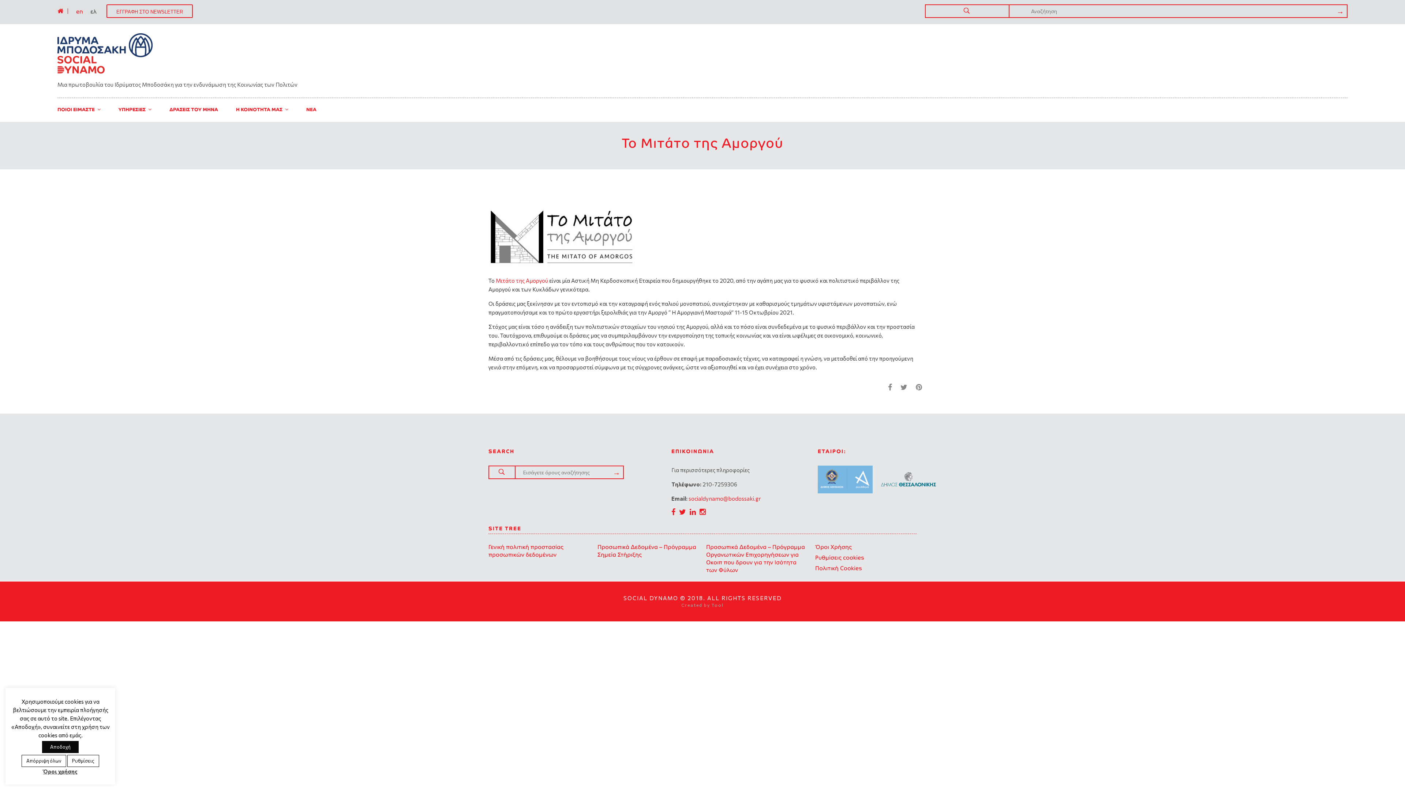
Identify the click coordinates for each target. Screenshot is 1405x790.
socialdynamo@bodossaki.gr (725, 498)
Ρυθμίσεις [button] (83, 761)
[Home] (60, 11)
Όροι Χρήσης (833, 546)
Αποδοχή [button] (60, 747)
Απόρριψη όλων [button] (43, 761)
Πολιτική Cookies (838, 568)
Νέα (311, 109)
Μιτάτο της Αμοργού (522, 280)
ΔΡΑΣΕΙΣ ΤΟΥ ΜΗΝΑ (193, 109)
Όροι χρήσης (60, 771)
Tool (718, 604)
